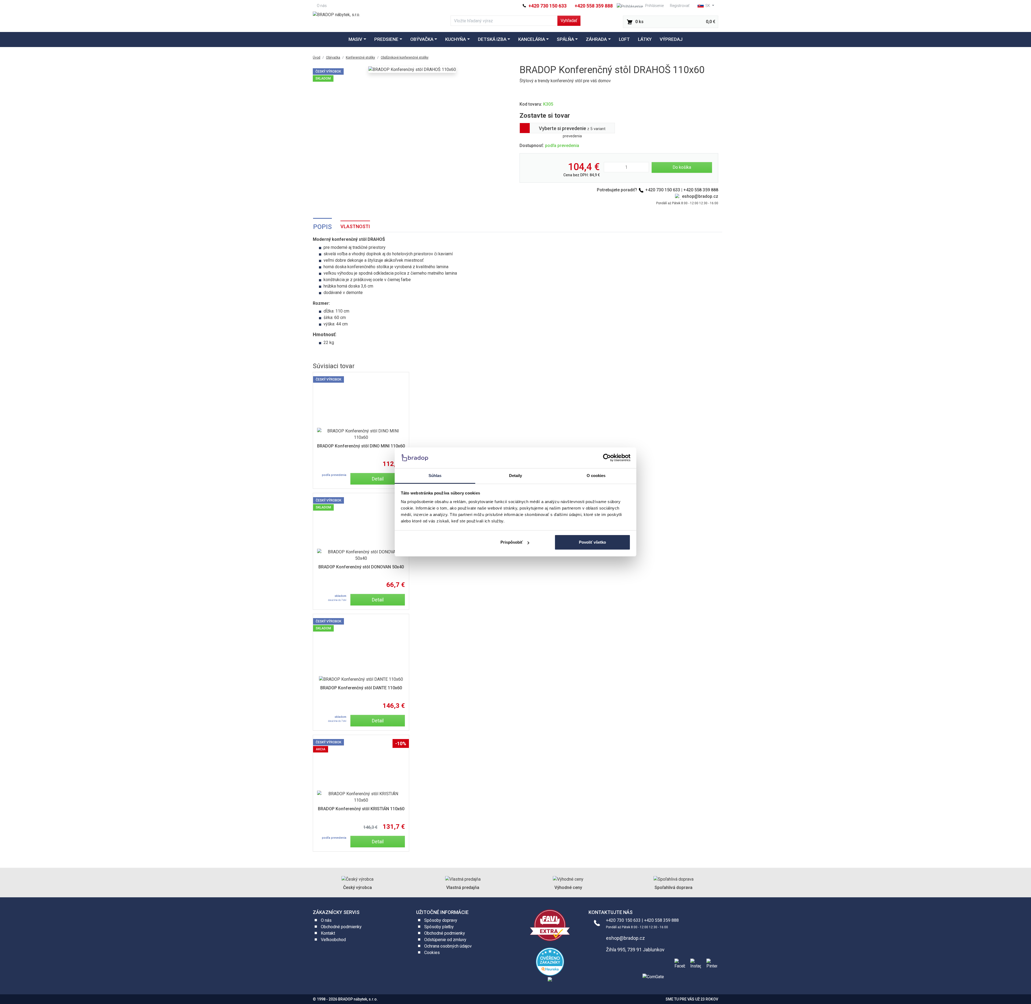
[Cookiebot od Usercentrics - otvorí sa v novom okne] (606, 458)
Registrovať (679, 5)
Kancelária (531, 39)
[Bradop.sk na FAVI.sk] (550, 924)
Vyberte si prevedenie (572, 129)
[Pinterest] (710, 963)
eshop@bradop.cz (700, 196)
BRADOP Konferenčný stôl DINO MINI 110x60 (361, 446)
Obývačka (421, 39)
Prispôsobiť (511, 542)
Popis (322, 227)
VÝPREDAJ (671, 39)
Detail (378, 479)
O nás (322, 5)
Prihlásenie (654, 5)
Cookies (432, 952)
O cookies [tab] (596, 475)
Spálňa (565, 39)
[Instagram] (694, 963)
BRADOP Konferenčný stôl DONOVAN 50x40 (361, 566)
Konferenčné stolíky (360, 57)
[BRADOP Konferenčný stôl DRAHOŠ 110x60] (412, 69)
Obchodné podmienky (341, 926)
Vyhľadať (569, 20)
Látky (645, 39)
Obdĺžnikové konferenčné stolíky (405, 57)
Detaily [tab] (515, 475)
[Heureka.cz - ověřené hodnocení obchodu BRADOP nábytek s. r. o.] (550, 961)
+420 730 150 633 (547, 6)
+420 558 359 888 (594, 6)
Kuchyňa (455, 39)
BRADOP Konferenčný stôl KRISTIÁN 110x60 (361, 808)
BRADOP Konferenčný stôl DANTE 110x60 (361, 687)
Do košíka (682, 167)
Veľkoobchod (333, 939)
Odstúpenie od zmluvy (445, 939)
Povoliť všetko (592, 542)
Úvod (316, 57)
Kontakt (328, 933)
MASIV (355, 39)
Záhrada (596, 39)
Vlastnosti (355, 226)
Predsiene (386, 39)
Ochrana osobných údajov (448, 946)
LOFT (624, 39)
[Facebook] (678, 963)
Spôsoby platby (439, 926)
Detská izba (492, 39)
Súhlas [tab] (435, 475)
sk (708, 5)
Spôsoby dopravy (440, 920)
